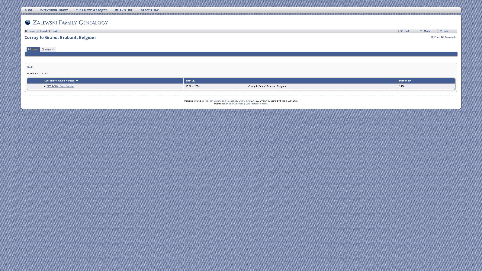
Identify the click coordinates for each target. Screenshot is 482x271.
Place (34, 49)
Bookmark (450, 37)
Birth (189, 80)
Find (406, 31)
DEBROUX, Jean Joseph (60, 86)
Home (32, 31)
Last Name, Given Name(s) (60, 80)
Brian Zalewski (236, 103)
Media (427, 31)
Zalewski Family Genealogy (70, 22)
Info (446, 31)
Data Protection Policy (256, 103)
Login (55, 31)
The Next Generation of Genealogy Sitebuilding (227, 100)
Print (436, 37)
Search (43, 31)
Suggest (49, 49)
